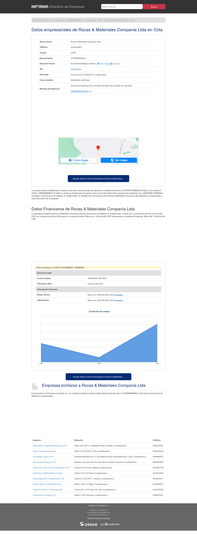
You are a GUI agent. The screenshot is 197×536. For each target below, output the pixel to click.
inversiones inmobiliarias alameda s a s (50, 446)
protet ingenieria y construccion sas (48, 479)
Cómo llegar (104, 64)
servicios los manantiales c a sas (47, 473)
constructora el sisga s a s (44, 495)
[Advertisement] (98, 115)
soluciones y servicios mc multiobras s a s (51, 468)
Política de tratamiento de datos (98, 518)
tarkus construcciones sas (44, 451)
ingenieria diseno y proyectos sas (47, 490)
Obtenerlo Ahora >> (81, 91)
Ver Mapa (116, 64)
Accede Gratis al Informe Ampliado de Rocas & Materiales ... (98, 178)
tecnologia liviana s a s (43, 457)
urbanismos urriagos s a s (44, 462)
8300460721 (76, 69)
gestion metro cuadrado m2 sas (47, 484)
